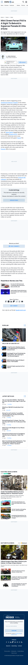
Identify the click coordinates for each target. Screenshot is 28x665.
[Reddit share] (17, 301)
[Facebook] (6, 642)
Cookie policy (13, 651)
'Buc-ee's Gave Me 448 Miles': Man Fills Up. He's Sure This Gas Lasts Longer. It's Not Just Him (13, 401)
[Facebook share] (6, 301)
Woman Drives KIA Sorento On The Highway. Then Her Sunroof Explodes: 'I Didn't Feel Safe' (13, 435)
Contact (20, 646)
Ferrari (7, 17)
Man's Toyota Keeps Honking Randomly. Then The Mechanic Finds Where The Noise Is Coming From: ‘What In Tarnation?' (14, 442)
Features (12, 5)
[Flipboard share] (14, 301)
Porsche (3, 149)
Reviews (6, 5)
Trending (9, 404)
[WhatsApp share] (19, 301)
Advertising (14, 646)
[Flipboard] (13, 642)
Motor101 (8, 410)
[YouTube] (19, 642)
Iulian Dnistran (12, 56)
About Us (8, 646)
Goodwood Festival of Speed (9, 102)
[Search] (23, 2)
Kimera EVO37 (13, 134)
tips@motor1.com (21, 310)
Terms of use (14, 653)
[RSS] (21, 642)
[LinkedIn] (10, 642)
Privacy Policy (18, 633)
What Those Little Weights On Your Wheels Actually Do (13, 428)
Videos (18, 5)
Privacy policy (7, 651)
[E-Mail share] (22, 301)
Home (2, 17)
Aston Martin (9, 132)
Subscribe (14, 630)
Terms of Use (14, 634)
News (2, 5)
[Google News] (15, 642)
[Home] (9, 2)
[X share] (8, 301)
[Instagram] (17, 642)
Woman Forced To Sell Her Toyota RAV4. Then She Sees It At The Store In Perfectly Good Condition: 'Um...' (13, 414)
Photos (23, 5)
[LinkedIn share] (11, 301)
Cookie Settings (20, 651)
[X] (8, 642)
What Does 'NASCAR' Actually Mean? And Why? (12, 407)
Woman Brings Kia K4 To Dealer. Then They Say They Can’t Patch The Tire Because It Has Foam (14, 422)
